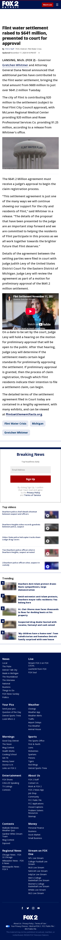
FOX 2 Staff (33, 779)
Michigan (37, 423)
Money (32, 823)
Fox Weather (34, 725)
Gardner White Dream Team (12, 835)
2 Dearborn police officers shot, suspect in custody (21, 563)
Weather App (34, 712)
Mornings (8, 736)
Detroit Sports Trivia (11, 715)
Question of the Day (11, 712)
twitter (28, 908)
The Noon (7, 744)
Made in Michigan (10, 673)
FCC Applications (36, 803)
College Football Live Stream (37, 862)
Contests (6, 789)
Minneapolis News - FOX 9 (11, 868)
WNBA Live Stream (37, 889)
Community (33, 796)
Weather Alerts (35, 715)
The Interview (8, 680)
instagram (33, 908)
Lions (30, 747)
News (5, 659)
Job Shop (32, 793)
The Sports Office (36, 740)
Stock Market (34, 834)
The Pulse (6, 666)
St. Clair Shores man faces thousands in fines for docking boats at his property (38, 612)
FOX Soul (32, 672)
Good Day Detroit (10, 740)
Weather (33, 704)
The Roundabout (10, 676)
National (6, 683)
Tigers (31, 761)
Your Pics (8, 704)
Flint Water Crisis (34, 49)
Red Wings (33, 764)
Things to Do (8, 690)
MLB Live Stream (36, 867)
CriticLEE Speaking (10, 783)
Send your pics (9, 708)
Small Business (35, 838)
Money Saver (8, 761)
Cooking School (9, 754)
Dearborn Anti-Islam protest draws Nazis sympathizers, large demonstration (37, 586)
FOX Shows (7, 779)
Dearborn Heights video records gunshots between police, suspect (21, 525)
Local (4, 663)
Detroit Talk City (9, 669)
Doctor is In (7, 764)
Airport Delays (34, 722)
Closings (32, 708)
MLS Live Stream (36, 893)
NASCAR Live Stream (38, 871)
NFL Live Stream (36, 858)
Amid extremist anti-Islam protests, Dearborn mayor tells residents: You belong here (38, 599)
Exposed (6, 843)
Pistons (31, 757)
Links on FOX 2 (9, 768)
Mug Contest (8, 747)
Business (6, 687)
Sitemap (32, 816)
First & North (34, 744)
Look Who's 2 (8, 719)
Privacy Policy (33, 492)
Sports (32, 736)
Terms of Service (32, 495)
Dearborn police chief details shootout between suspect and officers (19, 512)
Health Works (8, 751)
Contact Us (33, 783)
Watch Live (47, 5)
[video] (52, 515)
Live (30, 659)
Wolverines (33, 751)
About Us (34, 775)
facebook (22, 908)
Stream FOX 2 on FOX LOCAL (38, 664)
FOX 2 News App (36, 789)
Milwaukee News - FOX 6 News (13, 862)
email (38, 908)
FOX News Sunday (10, 693)
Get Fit (5, 757)
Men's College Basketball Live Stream (38, 879)
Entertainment (11, 775)
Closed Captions (35, 807)
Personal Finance (36, 827)
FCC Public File (35, 800)
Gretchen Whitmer (15, 65)
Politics (5, 697)
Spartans (32, 754)
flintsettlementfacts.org (24, 414)
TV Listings (7, 786)
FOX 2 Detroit (21, 49)
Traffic (31, 719)
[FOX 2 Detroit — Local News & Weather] (10, 4)
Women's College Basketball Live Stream (38, 885)
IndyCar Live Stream (37, 874)
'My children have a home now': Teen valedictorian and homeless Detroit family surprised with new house (38, 636)
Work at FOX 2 (35, 786)
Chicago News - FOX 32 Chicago (11, 856)
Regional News (11, 850)
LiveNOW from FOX (37, 669)
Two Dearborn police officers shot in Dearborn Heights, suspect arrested (18, 551)
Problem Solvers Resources (35, 811)
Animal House (34, 729)
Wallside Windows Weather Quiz (10, 829)
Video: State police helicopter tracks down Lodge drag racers (21, 538)
